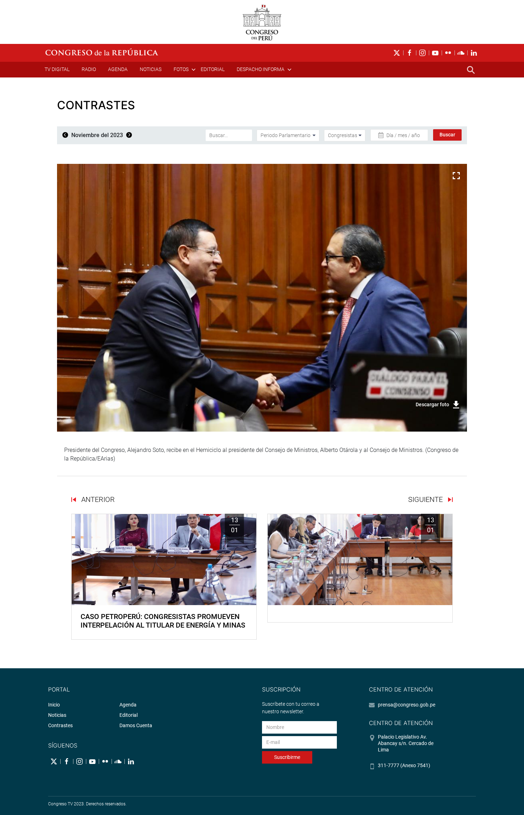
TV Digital (57, 69)
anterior (97, 499)
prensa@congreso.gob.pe (406, 705)
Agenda (118, 69)
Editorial (213, 69)
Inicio (54, 705)
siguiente (426, 499)
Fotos (181, 69)
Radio (89, 69)
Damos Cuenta (135, 725)
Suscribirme (287, 757)
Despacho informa (260, 69)
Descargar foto (432, 404)
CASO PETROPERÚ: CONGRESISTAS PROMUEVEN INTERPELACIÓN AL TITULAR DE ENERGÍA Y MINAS (163, 620)
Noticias (150, 69)
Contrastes (60, 725)
